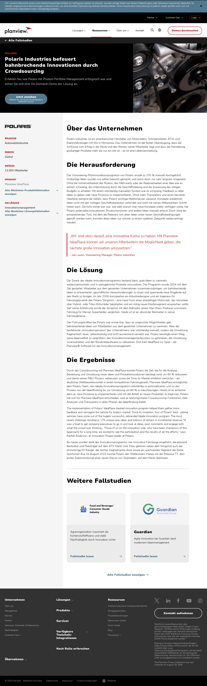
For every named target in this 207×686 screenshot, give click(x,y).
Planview (18, 31)
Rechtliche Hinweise (32, 680)
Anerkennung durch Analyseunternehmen (127, 606)
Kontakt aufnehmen (178, 613)
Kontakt (140, 30)
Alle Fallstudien (20, 40)
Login (194, 17)
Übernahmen (14, 659)
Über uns (122, 30)
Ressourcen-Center (117, 620)
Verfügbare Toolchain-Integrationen (66, 635)
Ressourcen (99, 30)
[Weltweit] (159, 30)
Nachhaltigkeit (11, 630)
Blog (110, 630)
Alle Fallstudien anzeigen (126, 574)
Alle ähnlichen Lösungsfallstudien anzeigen (27, 213)
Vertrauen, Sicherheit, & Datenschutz (22, 625)
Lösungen (77, 30)
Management (11, 610)
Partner (150, 17)
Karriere (8, 615)
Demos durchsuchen (185, 30)
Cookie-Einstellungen (87, 680)
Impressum (67, 680)
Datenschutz (52, 680)
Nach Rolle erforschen (72, 648)
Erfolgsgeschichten (117, 610)
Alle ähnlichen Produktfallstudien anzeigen (27, 192)
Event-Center (114, 625)
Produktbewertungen (118, 615)
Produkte (63, 610)
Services (62, 621)
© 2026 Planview (13, 681)
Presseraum (113, 635)
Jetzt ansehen (26, 99)
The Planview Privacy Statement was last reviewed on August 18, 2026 (174, 663)
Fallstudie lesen (82, 556)
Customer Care (173, 17)
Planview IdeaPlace (17, 184)
